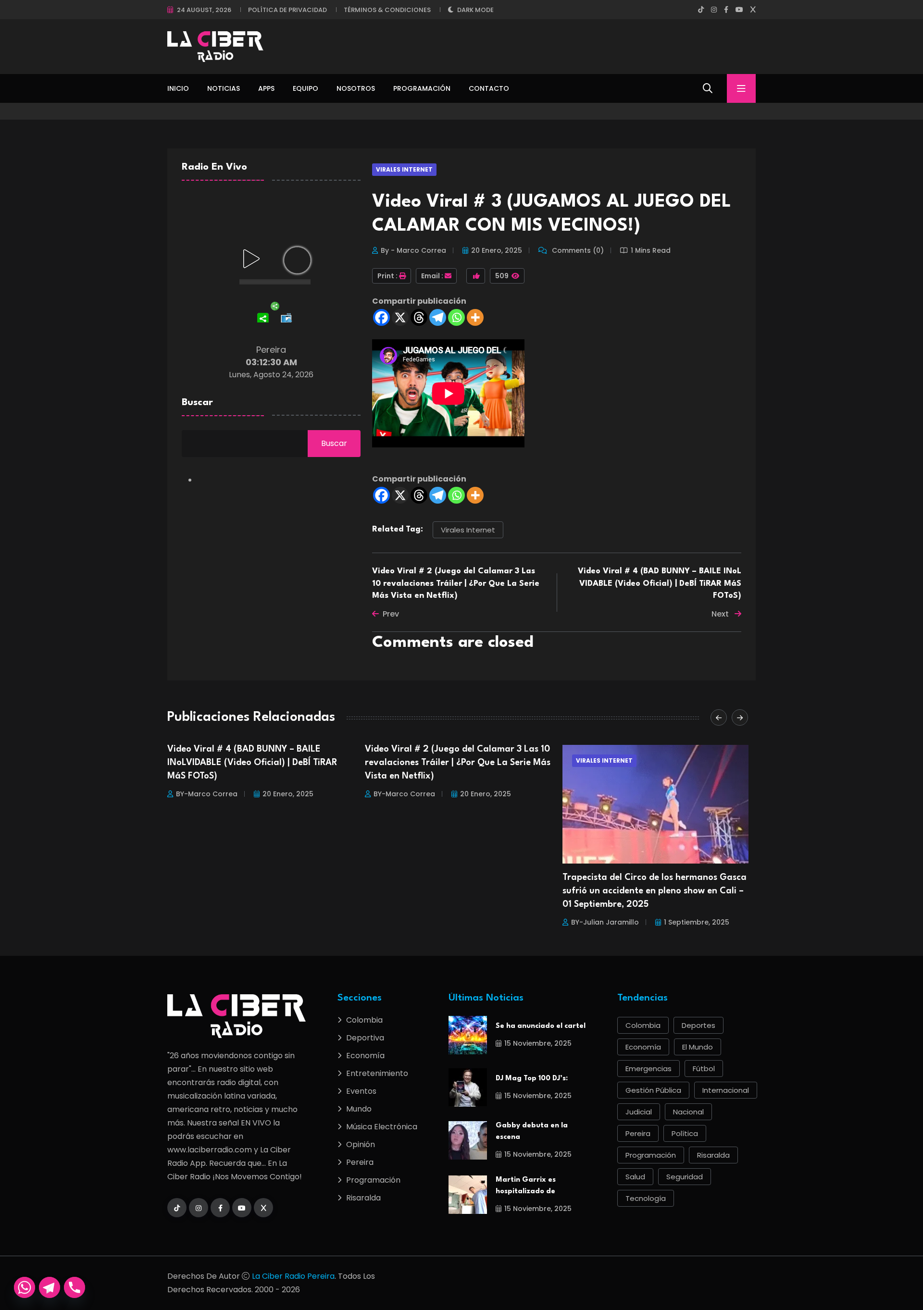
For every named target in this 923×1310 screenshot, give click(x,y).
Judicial (638, 1112)
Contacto (489, 88)
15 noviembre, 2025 (538, 1043)
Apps (266, 88)
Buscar (197, 403)
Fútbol (704, 1068)
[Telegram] (437, 317)
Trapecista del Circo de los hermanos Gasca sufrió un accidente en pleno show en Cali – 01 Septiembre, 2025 (457, 891)
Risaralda (363, 1198)
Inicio (178, 88)
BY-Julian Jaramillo (407, 922)
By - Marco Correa (413, 250)
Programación (421, 88)
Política (685, 1133)
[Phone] (74, 1287)
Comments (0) (577, 250)
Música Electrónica (381, 1127)
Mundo (359, 1109)
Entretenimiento (377, 1073)
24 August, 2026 (204, 9)
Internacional (725, 1090)
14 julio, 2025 (687, 909)
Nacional (688, 1112)
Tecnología (645, 1198)
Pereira (360, 1162)
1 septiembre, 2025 (499, 922)
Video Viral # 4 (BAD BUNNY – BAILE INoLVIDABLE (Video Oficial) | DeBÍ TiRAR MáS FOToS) (659, 583)
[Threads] (419, 317)
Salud (635, 1177)
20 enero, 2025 (496, 250)
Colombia (364, 1020)
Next (721, 613)
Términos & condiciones (387, 9)
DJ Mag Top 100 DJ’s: (532, 1078)
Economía (365, 1055)
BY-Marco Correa (206, 794)
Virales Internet (404, 169)
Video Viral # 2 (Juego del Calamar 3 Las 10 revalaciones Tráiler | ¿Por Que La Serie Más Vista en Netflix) (455, 583)
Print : (387, 276)
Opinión (360, 1144)
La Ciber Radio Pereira (293, 1276)
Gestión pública (653, 1090)
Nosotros (356, 88)
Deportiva (365, 1038)
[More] (475, 317)
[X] (400, 317)
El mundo (697, 1047)
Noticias (223, 88)
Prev (391, 613)
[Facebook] (381, 317)
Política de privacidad (287, 9)
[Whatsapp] (456, 317)
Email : (432, 276)
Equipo (305, 88)
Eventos (361, 1091)
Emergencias (648, 1068)
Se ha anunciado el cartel (541, 1026)
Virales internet (468, 530)
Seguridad (684, 1177)
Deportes (698, 1025)
